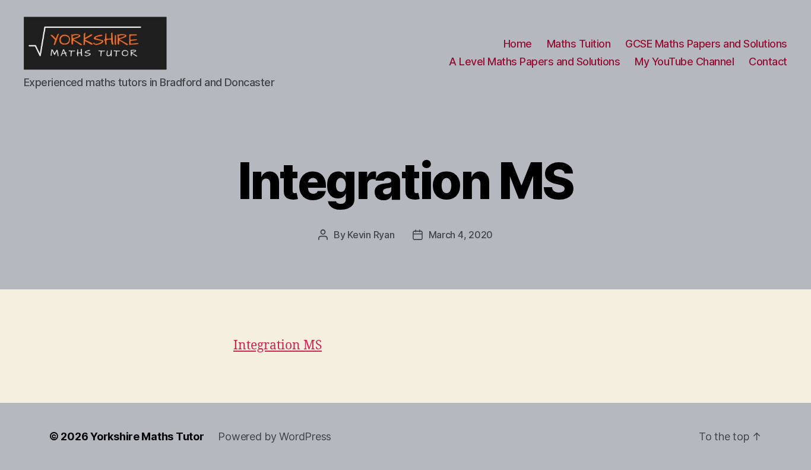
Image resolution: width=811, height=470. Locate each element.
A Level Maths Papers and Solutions (534, 61)
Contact (768, 61)
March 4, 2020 (461, 235)
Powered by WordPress (274, 436)
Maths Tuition (579, 43)
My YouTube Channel (684, 61)
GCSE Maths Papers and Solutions (706, 43)
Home (517, 43)
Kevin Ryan (370, 235)
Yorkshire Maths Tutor (147, 436)
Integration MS (277, 345)
